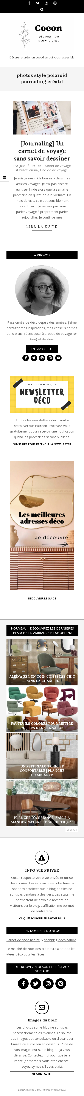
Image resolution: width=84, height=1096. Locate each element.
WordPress (59, 1089)
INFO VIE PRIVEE (42, 870)
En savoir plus (42, 349)
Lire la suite (42, 227)
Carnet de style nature (23, 940)
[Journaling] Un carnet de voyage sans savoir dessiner (42, 151)
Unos (37, 1089)
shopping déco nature (60, 940)
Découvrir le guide (42, 598)
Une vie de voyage (54, 170)
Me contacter (42, 1074)
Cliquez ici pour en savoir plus (42, 918)
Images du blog (42, 1020)
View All (72, 830)
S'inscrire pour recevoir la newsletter (42, 444)
